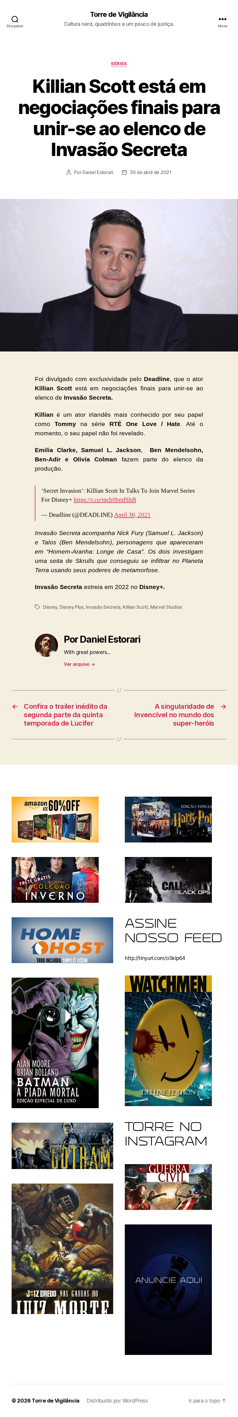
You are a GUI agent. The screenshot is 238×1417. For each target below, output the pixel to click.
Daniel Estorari (97, 172)
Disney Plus (71, 607)
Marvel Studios (166, 607)
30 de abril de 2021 (151, 172)
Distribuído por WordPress (117, 1401)
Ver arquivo (79, 664)
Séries (119, 63)
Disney (50, 607)
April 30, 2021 (132, 515)
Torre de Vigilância (119, 14)
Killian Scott (135, 607)
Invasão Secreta (103, 607)
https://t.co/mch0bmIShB (105, 500)
